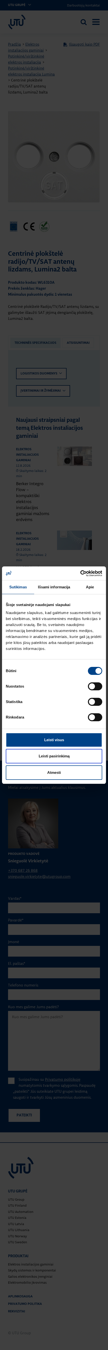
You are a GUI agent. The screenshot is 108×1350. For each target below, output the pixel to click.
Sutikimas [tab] (18, 587)
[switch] (95, 686)
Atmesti (54, 772)
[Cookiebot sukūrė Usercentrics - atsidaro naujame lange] (80, 573)
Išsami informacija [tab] (54, 587)
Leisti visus (54, 740)
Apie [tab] (90, 587)
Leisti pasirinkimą (54, 756)
